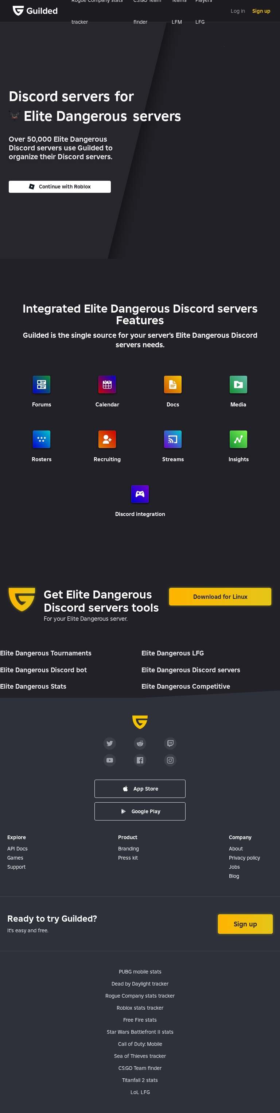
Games (15, 857)
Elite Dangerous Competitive (185, 686)
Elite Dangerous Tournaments (46, 653)
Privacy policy (244, 857)
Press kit (128, 857)
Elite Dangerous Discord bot (43, 670)
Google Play (146, 811)
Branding (128, 848)
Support (16, 867)
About (236, 848)
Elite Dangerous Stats (33, 686)
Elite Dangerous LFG (172, 653)
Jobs (234, 867)
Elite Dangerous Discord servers (190, 670)
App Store (145, 788)
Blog (234, 876)
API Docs (17, 848)
